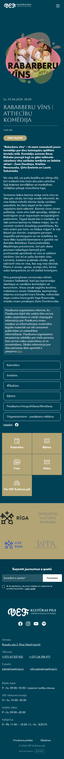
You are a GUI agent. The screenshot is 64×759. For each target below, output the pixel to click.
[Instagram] (28, 624)
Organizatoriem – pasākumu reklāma (30, 417)
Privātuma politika (23, 740)
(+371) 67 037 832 (12, 656)
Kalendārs (13, 365)
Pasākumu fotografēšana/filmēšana (29, 406)
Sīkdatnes (45, 740)
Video (47, 468)
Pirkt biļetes (15, 138)
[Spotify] (44, 624)
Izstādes (12, 375)
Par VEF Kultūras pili (17, 489)
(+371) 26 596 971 (39, 656)
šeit (19, 351)
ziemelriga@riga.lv (13, 668)
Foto (17, 468)
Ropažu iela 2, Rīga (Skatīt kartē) (21, 644)
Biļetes (11, 396)
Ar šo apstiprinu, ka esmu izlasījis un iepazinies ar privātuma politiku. (29, 587)
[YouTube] (36, 624)
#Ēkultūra (13, 386)
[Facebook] (20, 624)
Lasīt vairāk (30, 588)
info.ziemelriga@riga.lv (43, 668)
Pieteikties (52, 578)
